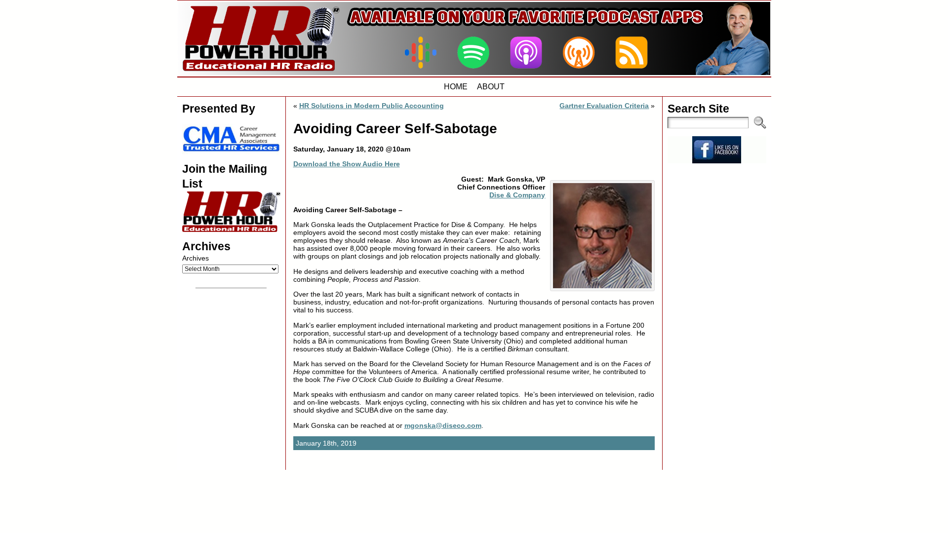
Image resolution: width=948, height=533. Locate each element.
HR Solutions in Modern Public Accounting (371, 106)
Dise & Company (517, 195)
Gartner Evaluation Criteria (604, 106)
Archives (195, 258)
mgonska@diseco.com (442, 425)
